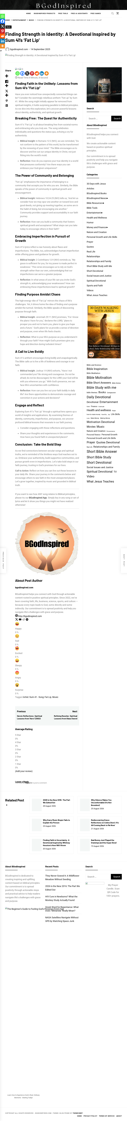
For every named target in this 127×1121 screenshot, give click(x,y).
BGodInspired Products (44, 13)
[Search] (112, 13)
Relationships (93, 256)
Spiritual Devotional (96, 280)
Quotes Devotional (108, 442)
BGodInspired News (96, 198)
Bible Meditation (93, 373)
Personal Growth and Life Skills (102, 237)
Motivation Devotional (101, 422)
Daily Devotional (99, 397)
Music (8, 27)
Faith (88, 406)
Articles (90, 188)
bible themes (92, 392)
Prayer (90, 242)
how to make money (93, 414)
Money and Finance (96, 227)
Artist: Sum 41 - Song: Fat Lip (37, 697)
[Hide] (1, 51)
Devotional (92, 402)
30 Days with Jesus (96, 183)
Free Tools (63, 13)
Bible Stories (116, 383)
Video (90, 476)
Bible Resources (94, 203)
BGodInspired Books (97, 193)
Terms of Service (107, 1116)
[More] (46, 73)
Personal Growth (109, 434)
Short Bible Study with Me (99, 266)
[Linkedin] (42, 73)
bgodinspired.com (19, 49)
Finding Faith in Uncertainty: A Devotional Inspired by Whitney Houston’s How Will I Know (56, 842)
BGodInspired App (38, 497)
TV (115, 471)
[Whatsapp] (17, 73)
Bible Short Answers (99, 382)
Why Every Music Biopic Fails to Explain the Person (56, 821)
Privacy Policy (90, 1116)
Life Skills (115, 414)
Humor (90, 222)
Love (88, 418)
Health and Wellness (97, 217)
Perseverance (111, 431)
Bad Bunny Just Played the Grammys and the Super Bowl (104, 841)
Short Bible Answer (102, 451)
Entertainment (94, 212)
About (119, 1116)
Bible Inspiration (97, 369)
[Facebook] (22, 73)
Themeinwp (77, 1113)
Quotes (90, 246)
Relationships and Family (99, 261)
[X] (27, 73)
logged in (28, 783)
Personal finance (93, 435)
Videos (90, 290)
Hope (114, 411)
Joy (109, 414)
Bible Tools (92, 208)
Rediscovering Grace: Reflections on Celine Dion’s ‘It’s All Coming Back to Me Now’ (105, 822)
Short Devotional (95, 271)
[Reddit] (37, 73)
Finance (94, 406)
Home (28, 13)
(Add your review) (23, 771)
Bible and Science (94, 365)
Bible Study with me (101, 387)
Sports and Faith (95, 285)
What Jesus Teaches (97, 295)
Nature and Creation (97, 232)
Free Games (96, 13)
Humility (104, 414)
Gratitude (101, 406)
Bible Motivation (99, 378)
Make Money (95, 418)
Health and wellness (99, 410)
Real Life (91, 251)
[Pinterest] (32, 73)
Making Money (105, 418)
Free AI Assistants (79, 13)
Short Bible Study (99, 457)
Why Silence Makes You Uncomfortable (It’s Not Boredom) (101, 802)
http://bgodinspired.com (30, 616)
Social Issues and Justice (99, 275)
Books (102, 392)
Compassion (111, 393)
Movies (91, 426)
